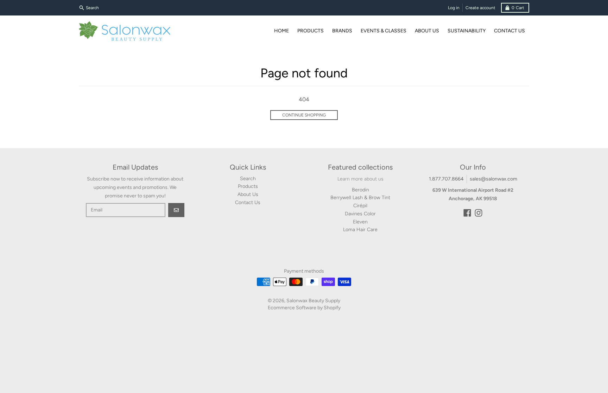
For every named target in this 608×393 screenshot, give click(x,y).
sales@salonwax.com (493, 179)
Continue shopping (304, 115)
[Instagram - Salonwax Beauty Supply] (478, 213)
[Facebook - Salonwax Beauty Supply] (467, 213)
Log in (454, 7)
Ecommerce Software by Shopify (304, 308)
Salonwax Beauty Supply (313, 301)
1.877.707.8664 (446, 179)
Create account (480, 7)
